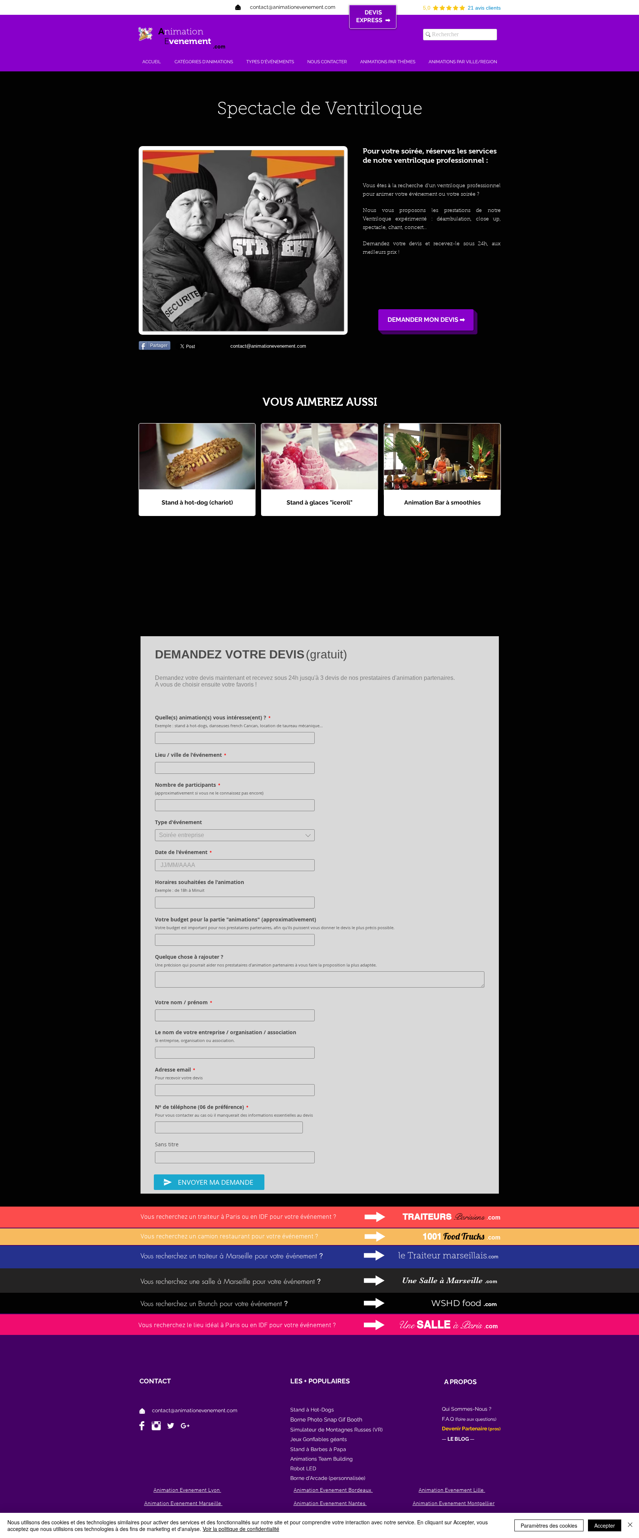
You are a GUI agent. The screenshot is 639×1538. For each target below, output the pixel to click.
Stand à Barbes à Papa (318, 1449)
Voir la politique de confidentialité (241, 1528)
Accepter (604, 1525)
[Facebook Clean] (141, 1425)
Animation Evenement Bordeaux (333, 1490)
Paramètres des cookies (549, 1525)
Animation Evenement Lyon (187, 1490)
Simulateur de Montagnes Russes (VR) (336, 1430)
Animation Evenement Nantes (330, 1503)
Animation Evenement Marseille (183, 1503)
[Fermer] (630, 1525)
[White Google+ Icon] (185, 1425)
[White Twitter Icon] (170, 1425)
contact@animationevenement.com (194, 1410)
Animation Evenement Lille (452, 1490)
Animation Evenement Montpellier (454, 1503)
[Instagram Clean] (156, 1425)
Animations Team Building (321, 1459)
